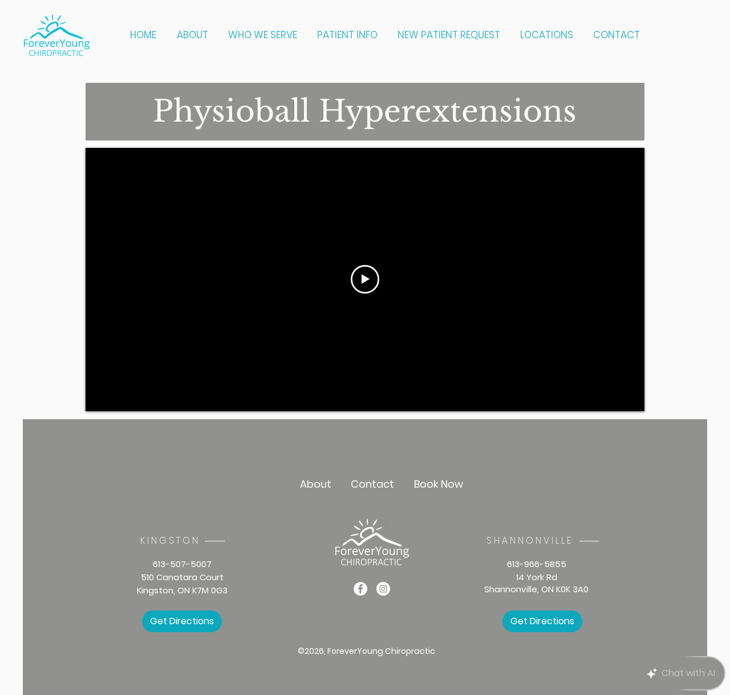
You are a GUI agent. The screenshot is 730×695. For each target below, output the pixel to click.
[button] (264, 35)
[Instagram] (383, 589)
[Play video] (365, 279)
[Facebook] (360, 589)
